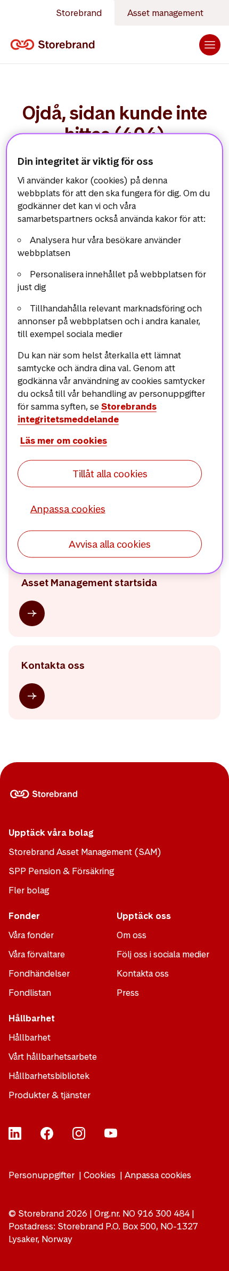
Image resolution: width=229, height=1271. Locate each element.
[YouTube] (110, 1136)
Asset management (165, 13)
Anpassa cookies (158, 1175)
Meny (209, 44)
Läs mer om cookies (63, 440)
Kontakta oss (143, 973)
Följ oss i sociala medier (163, 954)
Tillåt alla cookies (110, 473)
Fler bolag (29, 890)
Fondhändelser (39, 973)
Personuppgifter (42, 1175)
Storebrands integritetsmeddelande (87, 412)
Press (128, 992)
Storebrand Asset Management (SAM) (85, 852)
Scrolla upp (207, 1249)
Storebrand (79, 13)
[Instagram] (78, 1136)
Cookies (100, 1175)
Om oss (131, 935)
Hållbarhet (30, 1037)
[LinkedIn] (15, 1136)
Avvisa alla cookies (110, 544)
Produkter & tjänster (50, 1095)
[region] (115, 353)
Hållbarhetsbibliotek (49, 1076)
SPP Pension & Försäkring (61, 871)
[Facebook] (46, 1136)
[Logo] (55, 45)
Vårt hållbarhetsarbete (53, 1056)
